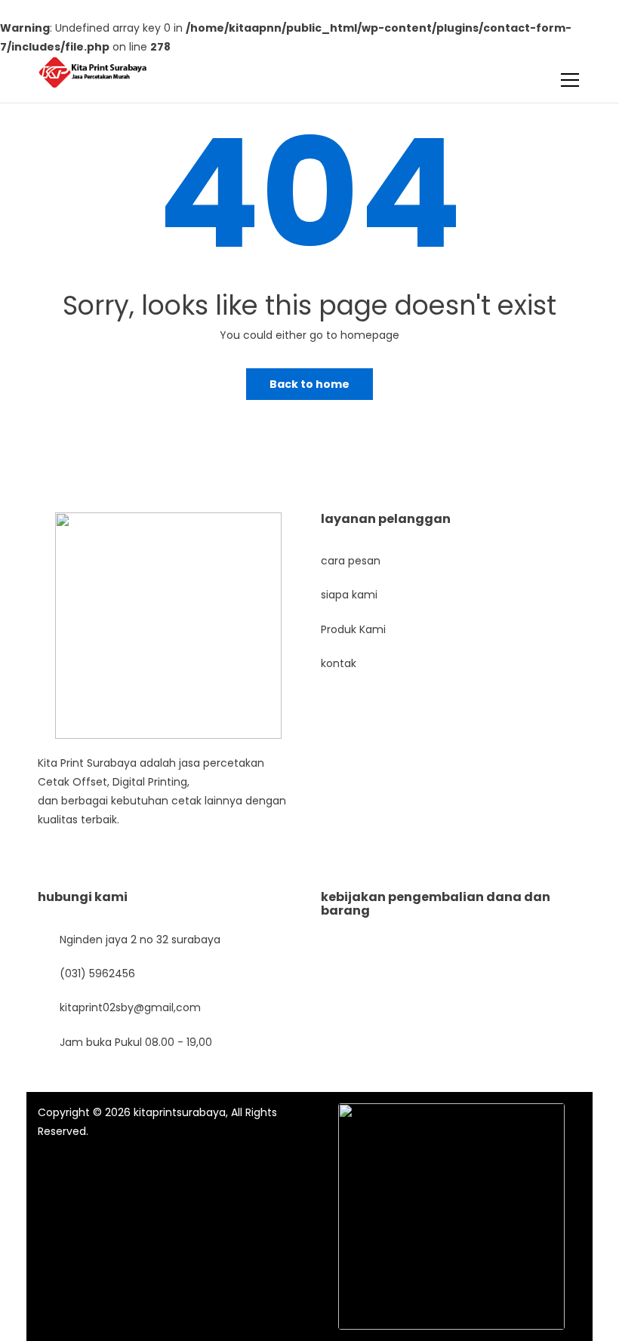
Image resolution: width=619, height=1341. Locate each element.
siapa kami (349, 594)
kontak (338, 663)
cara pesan (350, 560)
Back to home (309, 384)
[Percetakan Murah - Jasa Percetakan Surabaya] (93, 70)
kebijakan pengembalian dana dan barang (435, 903)
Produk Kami (353, 629)
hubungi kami (83, 897)
